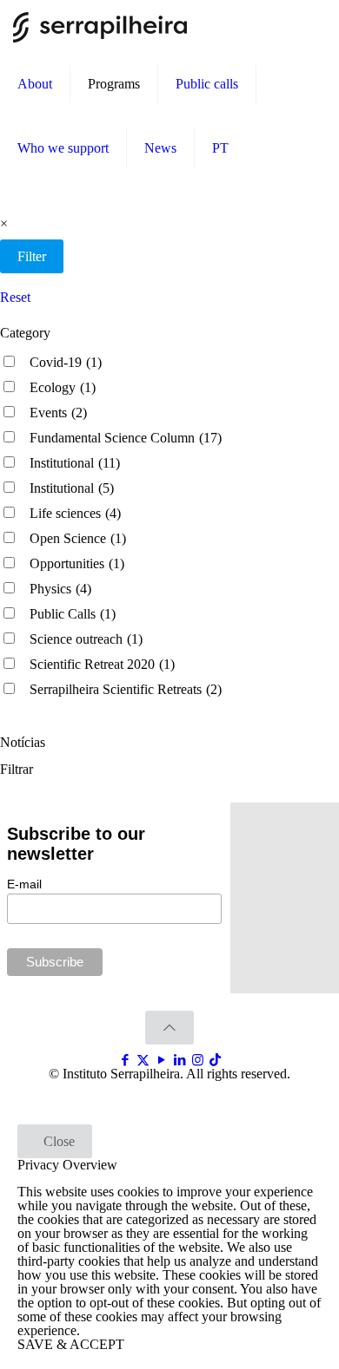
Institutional (75, 462)
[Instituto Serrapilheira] (100, 26)
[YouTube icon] (161, 1060)
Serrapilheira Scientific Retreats (126, 689)
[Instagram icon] (197, 1060)
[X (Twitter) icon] (143, 1060)
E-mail (24, 884)
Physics (60, 588)
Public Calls (73, 613)
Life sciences (75, 513)
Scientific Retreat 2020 (102, 664)
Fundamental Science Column (126, 437)
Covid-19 (66, 362)
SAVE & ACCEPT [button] (70, 1344)
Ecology (63, 387)
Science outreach (86, 639)
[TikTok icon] (215, 1060)
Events (58, 412)
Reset (15, 297)
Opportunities (77, 563)
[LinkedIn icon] (179, 1060)
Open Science (78, 538)
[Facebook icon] (124, 1060)
